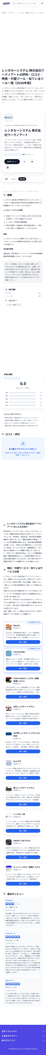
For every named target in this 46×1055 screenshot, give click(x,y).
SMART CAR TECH (21, 840)
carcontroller (19, 651)
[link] (23, 634)
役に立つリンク (8, 1040)
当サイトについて (9, 1031)
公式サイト (10, 161)
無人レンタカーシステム (23, 787)
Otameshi (9, 900)
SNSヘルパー (9, 980)
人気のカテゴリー (9, 1035)
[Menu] (42, 3)
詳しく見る (23, 642)
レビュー (13, 179)
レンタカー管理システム (14, 305)
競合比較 (22, 179)
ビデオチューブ (10, 933)
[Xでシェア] (24, 161)
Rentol (16, 625)
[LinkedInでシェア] (7, 167)
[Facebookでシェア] (32, 161)
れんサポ (17, 761)
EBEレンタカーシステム (23, 706)
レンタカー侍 (19, 814)
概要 (6, 179)
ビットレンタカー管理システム (26, 867)
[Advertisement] (23, 41)
